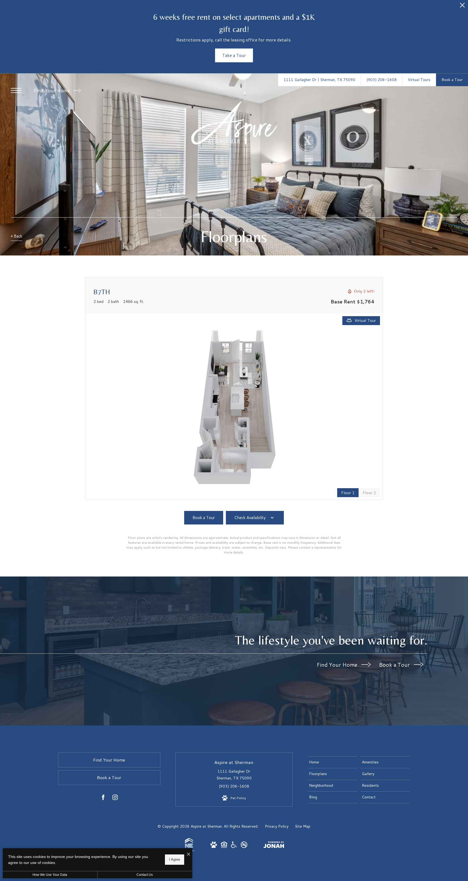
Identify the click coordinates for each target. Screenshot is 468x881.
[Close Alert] (462, 6)
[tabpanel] (234, 406)
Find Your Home (52, 90)
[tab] (369, 492)
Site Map (302, 826)
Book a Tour (395, 664)
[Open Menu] (16, 90)
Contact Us (144, 875)
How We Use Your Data (49, 875)
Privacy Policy (276, 826)
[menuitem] (332, 762)
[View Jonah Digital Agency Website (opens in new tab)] (274, 845)
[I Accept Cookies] (188, 854)
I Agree (174, 859)
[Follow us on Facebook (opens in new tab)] (103, 798)
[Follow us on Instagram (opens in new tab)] (115, 798)
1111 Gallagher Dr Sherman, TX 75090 (234, 775)
